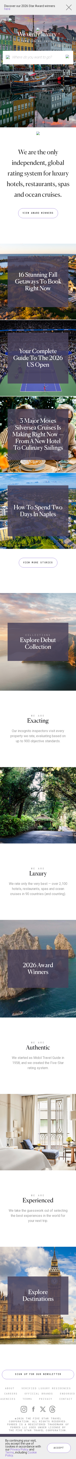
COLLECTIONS (38, 635)
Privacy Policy (19, 1449)
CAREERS (11, 1393)
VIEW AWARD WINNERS (38, 213)
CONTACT (66, 1398)
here (7, 9)
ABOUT (10, 1388)
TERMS (27, 1398)
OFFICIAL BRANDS (38, 1393)
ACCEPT (59, 1447)
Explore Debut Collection (38, 643)
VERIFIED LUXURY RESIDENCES (46, 1388)
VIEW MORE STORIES (38, 562)
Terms (9, 1452)
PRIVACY (45, 1398)
